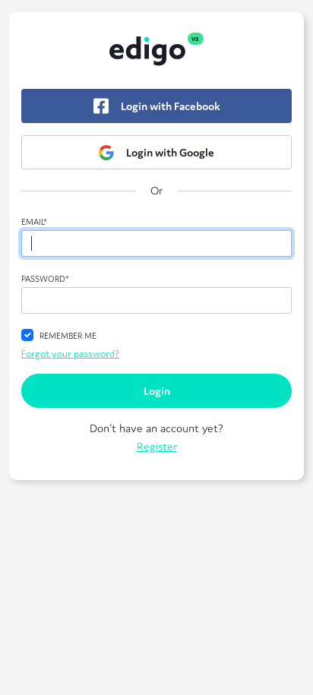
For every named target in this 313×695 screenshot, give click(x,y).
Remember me (68, 335)
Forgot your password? (70, 353)
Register (157, 446)
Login (157, 391)
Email (34, 221)
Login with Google (170, 152)
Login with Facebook (170, 106)
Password (45, 278)
